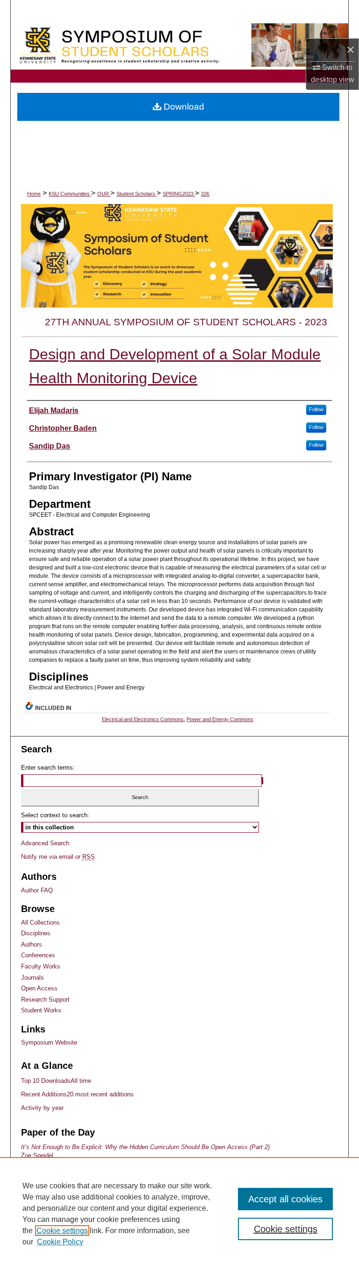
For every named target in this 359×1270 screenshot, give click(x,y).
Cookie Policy (60, 1242)
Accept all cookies (285, 1199)
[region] (179, 1213)
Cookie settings (62, 1231)
